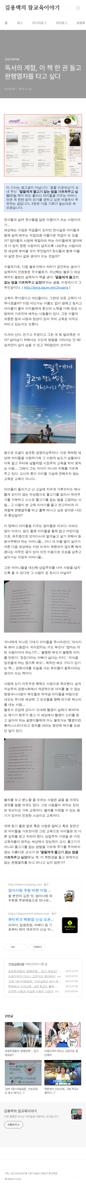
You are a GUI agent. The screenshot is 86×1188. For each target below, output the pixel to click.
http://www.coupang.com (25, 884)
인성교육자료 (16, 964)
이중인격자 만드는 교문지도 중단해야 (31, 976)
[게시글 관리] (23, 947)
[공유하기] (18, 947)
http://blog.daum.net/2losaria (46, 287)
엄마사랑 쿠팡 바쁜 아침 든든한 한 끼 (30, 890)
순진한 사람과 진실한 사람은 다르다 (30, 991)
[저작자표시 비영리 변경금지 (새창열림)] (50, 947)
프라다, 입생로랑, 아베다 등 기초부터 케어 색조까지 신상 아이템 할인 (31, 927)
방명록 (81, 23)
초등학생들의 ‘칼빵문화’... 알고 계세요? (32, 971)
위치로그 (61, 23)
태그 (20, 23)
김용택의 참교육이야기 (32, 8)
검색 (69, 8)
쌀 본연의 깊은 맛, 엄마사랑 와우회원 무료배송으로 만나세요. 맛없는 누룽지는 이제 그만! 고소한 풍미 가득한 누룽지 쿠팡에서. (31, 898)
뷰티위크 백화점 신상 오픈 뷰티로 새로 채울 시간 (29, 919)
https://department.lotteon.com (28, 913)
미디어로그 (39, 23)
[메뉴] (78, 8)
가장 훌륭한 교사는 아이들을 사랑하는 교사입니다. (31, 1116)
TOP (78, 1175)
